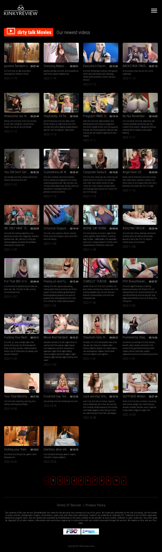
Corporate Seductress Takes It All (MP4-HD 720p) (100, 172)
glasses (20, 348)
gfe (17, 345)
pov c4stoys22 (13, 354)
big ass (102, 124)
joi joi (134, 183)
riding (29, 239)
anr (156, 292)
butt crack (148, 183)
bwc (12, 124)
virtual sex (137, 71)
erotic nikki (87, 183)
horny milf (92, 180)
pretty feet (24, 242)
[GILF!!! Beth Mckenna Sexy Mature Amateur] (140, 383)
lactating (64, 289)
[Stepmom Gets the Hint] (100, 324)
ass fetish (130, 121)
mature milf (106, 183)
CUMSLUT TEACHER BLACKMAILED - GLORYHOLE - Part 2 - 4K (100, 281)
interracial (23, 239)
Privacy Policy (95, 505)
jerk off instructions (17, 351)
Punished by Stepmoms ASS (140, 337)
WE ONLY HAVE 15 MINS (19, 228)
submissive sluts (65, 124)
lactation (53, 292)
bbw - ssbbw (94, 239)
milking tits (52, 301)
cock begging (111, 413)
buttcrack (126, 186)
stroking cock (9, 245)
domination (87, 127)
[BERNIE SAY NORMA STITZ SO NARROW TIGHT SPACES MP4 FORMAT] (100, 215)
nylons (151, 348)
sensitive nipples (50, 354)
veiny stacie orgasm (56, 236)
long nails (97, 345)
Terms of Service (69, 505)
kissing (153, 177)
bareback (32, 242)
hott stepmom (103, 354)
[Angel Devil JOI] (140, 159)
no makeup (29, 351)
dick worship (112, 407)
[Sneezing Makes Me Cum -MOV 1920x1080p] (61, 53)
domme (132, 351)
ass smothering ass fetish (148, 354)
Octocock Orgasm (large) (59, 228)
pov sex (150, 124)
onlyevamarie (69, 348)
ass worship (8, 177)
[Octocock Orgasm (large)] (61, 215)
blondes (71, 177)
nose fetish (48, 74)
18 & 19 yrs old (27, 121)
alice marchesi (139, 242)
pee (66, 286)
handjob (54, 342)
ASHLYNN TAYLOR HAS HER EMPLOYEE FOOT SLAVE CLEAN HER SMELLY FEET (140, 228)
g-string (32, 289)
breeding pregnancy (50, 295)
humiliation (63, 177)
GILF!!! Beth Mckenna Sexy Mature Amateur (140, 396)
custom (136, 127)
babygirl (75, 127)
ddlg (52, 127)
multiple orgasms (100, 407)
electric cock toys (109, 77)
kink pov (25, 404)
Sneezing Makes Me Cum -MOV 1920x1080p (61, 66)
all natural (102, 233)
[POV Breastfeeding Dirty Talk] (140, 268)
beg (48, 127)
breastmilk (150, 292)
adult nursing (143, 295)
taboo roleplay (112, 348)
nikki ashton (96, 183)
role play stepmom (59, 457)
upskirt (29, 454)
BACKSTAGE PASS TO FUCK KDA (140, 66)
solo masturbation (71, 71)
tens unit (86, 80)
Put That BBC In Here (17, 281)
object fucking (55, 289)
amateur (15, 236)
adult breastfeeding (130, 295)
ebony (98, 236)
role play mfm (19, 245)
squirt (146, 407)
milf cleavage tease (90, 189)
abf (149, 295)
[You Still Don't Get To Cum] (21, 159)
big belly (100, 133)
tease (134, 180)
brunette (105, 342)
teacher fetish (88, 286)
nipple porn (47, 351)
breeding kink (70, 292)
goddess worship (50, 71)
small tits (87, 401)
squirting (27, 401)
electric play (87, 74)
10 (116, 480)
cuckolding (47, 183)
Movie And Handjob (56, 337)
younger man (137, 404)
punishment (138, 348)
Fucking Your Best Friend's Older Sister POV (21, 337)
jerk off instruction (50, 121)
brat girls (95, 124)
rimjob (125, 410)
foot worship (148, 236)
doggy (136, 410)
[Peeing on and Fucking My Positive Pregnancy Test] (61, 268)
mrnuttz (64, 189)
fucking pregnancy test (63, 298)
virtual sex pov (97, 186)
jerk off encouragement (98, 130)
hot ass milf (103, 189)
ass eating (152, 401)
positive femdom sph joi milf (21, 66)
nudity (85, 404)
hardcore (140, 407)
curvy (94, 289)
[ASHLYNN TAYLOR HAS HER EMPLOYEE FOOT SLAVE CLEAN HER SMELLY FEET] (140, 215)
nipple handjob (56, 357)
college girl (18, 124)
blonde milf (146, 289)
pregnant (126, 289)
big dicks (70, 183)
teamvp (67, 186)
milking (46, 289)
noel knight (97, 74)
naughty (68, 127)
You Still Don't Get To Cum (20, 172)
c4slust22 (47, 457)
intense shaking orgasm (65, 301)
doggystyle (110, 124)
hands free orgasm (57, 345)
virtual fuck (103, 410)
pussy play (133, 289)
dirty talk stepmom (90, 354)
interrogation (112, 71)
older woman (127, 404)
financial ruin (102, 180)
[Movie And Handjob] (61, 324)
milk (139, 289)
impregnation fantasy (148, 127)
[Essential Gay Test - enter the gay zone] (61, 383)
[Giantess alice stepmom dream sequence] (61, 436)
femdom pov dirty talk (70, 401)
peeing (70, 286)
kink (73, 124)
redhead (91, 404)
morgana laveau (141, 130)
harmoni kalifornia (58, 192)
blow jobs (151, 121)
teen (124, 180)
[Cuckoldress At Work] (61, 159)
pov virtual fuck (100, 413)
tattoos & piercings (57, 186)
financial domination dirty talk (15, 180)
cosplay (72, 454)
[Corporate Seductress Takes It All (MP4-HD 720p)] (100, 159)
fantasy (13, 345)
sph (20, 71)
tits (106, 239)
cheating (7, 242)
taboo (68, 121)
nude (111, 404)
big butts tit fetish (105, 242)
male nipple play (50, 348)
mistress (103, 71)
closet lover (109, 245)
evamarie (59, 348)
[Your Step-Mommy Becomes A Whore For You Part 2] (21, 383)
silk (151, 345)
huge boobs (112, 239)
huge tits (86, 239)
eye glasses (142, 124)
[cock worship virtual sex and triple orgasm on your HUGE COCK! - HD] (100, 383)
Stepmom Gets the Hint (98, 337)
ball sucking (16, 233)
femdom (152, 342)
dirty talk (11, 71)
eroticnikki (111, 180)
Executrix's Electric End (98, 66)
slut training (108, 127)
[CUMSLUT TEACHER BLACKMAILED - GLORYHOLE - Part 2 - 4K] (100, 268)
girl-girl (145, 71)
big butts (107, 121)
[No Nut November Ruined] (140, 103)
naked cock (90, 413)
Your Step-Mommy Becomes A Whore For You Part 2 (21, 396)
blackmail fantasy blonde (92, 295)
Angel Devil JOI (132, 172)
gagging (14, 242)
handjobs (47, 342)
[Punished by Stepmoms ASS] (140, 324)
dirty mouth (134, 186)
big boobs (92, 292)
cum (18, 242)
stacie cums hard (70, 236)
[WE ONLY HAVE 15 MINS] (21, 215)
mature (97, 177)
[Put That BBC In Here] (21, 268)
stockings (133, 124)
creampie (35, 236)
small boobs (87, 410)
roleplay (26, 348)
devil (154, 183)
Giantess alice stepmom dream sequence (61, 449)
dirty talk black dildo (12, 292)
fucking (6, 121)
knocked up (61, 292)
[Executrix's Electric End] (100, 53)
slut (45, 127)
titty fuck (19, 289)
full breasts (99, 245)
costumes (140, 180)
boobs (102, 239)
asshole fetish (128, 127)
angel (152, 186)
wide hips (12, 348)
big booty (33, 348)
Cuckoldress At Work (57, 172)
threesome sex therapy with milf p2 (21, 116)
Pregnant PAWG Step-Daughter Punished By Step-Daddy (100, 116)
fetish (125, 401)
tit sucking (111, 236)
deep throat (26, 233)
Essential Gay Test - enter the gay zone (61, 396)
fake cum (111, 292)
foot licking (134, 233)
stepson (101, 351)
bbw (32, 286)
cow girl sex (17, 127)
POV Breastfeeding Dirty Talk (140, 281)
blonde (125, 177)
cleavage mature (109, 186)
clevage (95, 242)
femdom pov (95, 71)
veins (53, 233)
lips (91, 345)
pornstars (126, 239)
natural (6, 351)
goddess (92, 236)
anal (20, 236)
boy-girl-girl (91, 133)
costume (147, 180)
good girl (47, 130)
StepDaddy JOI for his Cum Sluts (61, 116)
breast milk (133, 292)
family (132, 130)
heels (133, 239)
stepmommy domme (130, 354)
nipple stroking (67, 357)
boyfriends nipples (64, 354)
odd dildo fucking (50, 239)
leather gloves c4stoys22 (92, 77)
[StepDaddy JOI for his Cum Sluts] (61, 103)
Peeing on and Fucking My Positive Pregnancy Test (61, 281)
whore (57, 127)
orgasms (59, 233)
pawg (116, 127)
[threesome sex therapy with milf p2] (21, 103)
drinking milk (152, 298)
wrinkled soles (128, 236)
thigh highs (139, 351)
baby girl (61, 130)
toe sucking (139, 236)
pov (131, 71)
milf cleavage (92, 192)
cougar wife (145, 410)
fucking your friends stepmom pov (21, 449)
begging (62, 127)
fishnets (104, 236)
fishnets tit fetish (22, 74)
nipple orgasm (69, 345)
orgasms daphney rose (61, 74)
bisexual (141, 183)
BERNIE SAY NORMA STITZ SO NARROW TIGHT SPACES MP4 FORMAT (100, 228)
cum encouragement (90, 351)
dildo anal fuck (108, 295)
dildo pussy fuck (89, 298)
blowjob (86, 130)
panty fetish (55, 454)
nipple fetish (111, 233)
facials (46, 180)
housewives (54, 180)
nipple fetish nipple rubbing (62, 351)
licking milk (127, 301)
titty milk (142, 298)
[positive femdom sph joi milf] (21, 53)
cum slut (54, 130)
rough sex (110, 130)
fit (140, 410)
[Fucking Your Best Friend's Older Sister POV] (21, 324)
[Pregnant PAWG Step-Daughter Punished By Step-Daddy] (100, 103)
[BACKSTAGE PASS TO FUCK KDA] (140, 53)
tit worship (57, 189)
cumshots (54, 177)
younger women (97, 127)
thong (6, 348)
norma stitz (87, 242)
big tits (14, 286)
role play (52, 124)
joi (17, 71)
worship (90, 407)
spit (34, 239)
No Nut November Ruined (138, 116)
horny (19, 404)
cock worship (48, 401)
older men (86, 121)
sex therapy (27, 127)
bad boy (146, 348)
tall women (72, 180)
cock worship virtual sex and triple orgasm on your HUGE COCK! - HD (100, 396)
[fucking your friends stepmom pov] (21, 436)
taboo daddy (69, 130)
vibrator (66, 233)
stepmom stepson (95, 348)
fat (25, 289)
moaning (126, 130)
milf (5, 71)
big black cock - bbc (59, 183)
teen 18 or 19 (144, 186)
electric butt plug (107, 74)
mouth (128, 180)
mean (130, 183)
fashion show (109, 351)
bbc (27, 289)
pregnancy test (63, 295)
